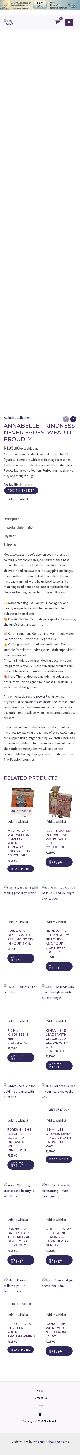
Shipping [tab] (10, 544)
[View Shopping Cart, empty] (58, 22)
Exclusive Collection (17, 418)
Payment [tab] (10, 536)
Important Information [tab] (19, 527)
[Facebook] (40, 1414)
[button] (16, 499)
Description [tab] (11, 519)
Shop (40, 1405)
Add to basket (21, 490)
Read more (20, 869)
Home (40, 1390)
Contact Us (40, 1398)
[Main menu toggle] (69, 22)
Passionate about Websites (51, 1442)
